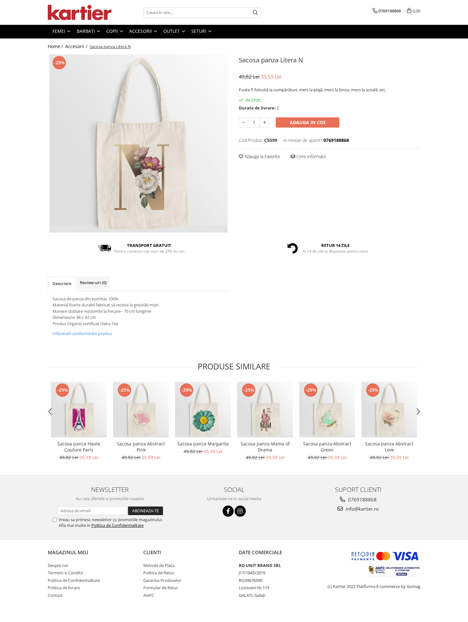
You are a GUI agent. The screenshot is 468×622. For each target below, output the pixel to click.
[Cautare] (255, 12)
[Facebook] (228, 511)
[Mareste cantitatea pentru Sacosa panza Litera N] (264, 122)
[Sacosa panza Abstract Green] (327, 409)
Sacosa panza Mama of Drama (265, 447)
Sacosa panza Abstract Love (389, 447)
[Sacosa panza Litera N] (138, 143)
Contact (55, 595)
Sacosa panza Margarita (203, 444)
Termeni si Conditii (65, 573)
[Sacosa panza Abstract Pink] (141, 409)
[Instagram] (240, 511)
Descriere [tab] (62, 283)
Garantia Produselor (162, 580)
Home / (56, 46)
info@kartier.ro (361, 509)
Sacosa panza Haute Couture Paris (78, 447)
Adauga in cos (308, 122)
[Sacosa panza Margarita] (203, 409)
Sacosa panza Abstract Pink (141, 447)
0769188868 (362, 499)
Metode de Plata (158, 565)
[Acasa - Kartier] (79, 12)
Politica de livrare (64, 588)
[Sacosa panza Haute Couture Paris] (79, 409)
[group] (138, 143)
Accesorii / (77, 46)
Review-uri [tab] (93, 282)
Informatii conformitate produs (82, 333)
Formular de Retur (160, 588)
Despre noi (58, 565)
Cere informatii (310, 156)
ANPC (148, 595)
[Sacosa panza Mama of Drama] (265, 409)
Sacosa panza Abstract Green (327, 447)
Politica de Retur (158, 573)
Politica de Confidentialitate (117, 525)
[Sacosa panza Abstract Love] (389, 409)
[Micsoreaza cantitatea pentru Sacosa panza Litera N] (243, 122)
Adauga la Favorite (261, 156)
